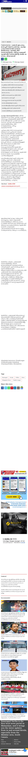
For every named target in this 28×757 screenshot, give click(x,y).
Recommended (5, 598)
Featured (3, 576)
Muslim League (17, 380)
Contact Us (3, 741)
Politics (9, 42)
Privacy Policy (17, 741)
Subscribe (16, 743)
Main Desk (4, 64)
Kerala (11, 377)
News (23, 377)
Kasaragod (4, 377)
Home (3, 42)
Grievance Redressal (6, 743)
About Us (16, 739)
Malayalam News (6, 380)
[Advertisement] (14, 26)
